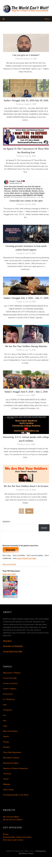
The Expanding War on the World (15, 795)
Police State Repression (12, 752)
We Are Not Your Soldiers (12, 819)
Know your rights (9, 574)
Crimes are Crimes (10, 683)
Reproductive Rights (11, 763)
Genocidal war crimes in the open (26, 200)
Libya (5, 726)
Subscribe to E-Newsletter (13, 646)
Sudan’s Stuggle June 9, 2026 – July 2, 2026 (26, 391)
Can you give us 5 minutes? (26, 55)
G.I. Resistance (9, 699)
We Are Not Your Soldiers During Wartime (26, 346)
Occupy (6, 742)
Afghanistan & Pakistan (12, 672)
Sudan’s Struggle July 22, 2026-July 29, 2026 (26, 100)
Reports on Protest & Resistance (15, 768)
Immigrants (7, 710)
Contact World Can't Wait (12, 651)
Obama (6, 736)
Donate (6, 834)
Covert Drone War (10, 678)
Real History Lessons (11, 757)
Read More (7, 641)
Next (29, 511)
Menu (47, 18)
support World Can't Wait (26, 558)
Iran (4, 715)
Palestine (6, 747)
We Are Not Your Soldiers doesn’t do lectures (26, 486)
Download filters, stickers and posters (17, 837)
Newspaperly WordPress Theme (32, 852)
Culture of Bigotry (9, 688)
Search (6, 521)
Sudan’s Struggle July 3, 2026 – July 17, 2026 (26, 298)
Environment (8, 694)
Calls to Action (8, 789)
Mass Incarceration (10, 731)
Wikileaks (6, 784)
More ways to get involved (13, 840)
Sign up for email (9, 564)
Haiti (4, 704)
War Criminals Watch (11, 816)
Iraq (4, 720)
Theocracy (7, 773)
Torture (6, 779)
